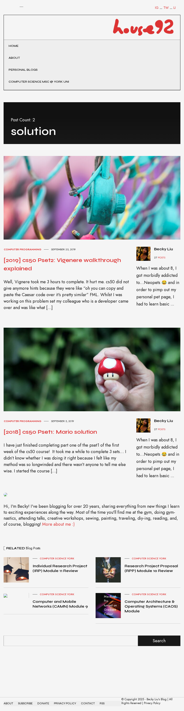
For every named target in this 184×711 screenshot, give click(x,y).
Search (159, 641)
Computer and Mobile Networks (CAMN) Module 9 (60, 604)
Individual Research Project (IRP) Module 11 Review (60, 568)
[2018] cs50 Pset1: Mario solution (50, 431)
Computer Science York (57, 558)
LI (174, 7)
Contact (88, 703)
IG (157, 7)
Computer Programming (22, 249)
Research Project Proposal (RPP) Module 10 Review (151, 568)
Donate (43, 703)
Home (13, 46)
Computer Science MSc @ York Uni (39, 81)
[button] (7, 15)
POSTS (161, 257)
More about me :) (58, 524)
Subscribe (25, 703)
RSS (102, 703)
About (14, 57)
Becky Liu (163, 249)
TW (166, 7)
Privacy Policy (65, 703)
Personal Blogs (23, 69)
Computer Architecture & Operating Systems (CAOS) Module (151, 606)
